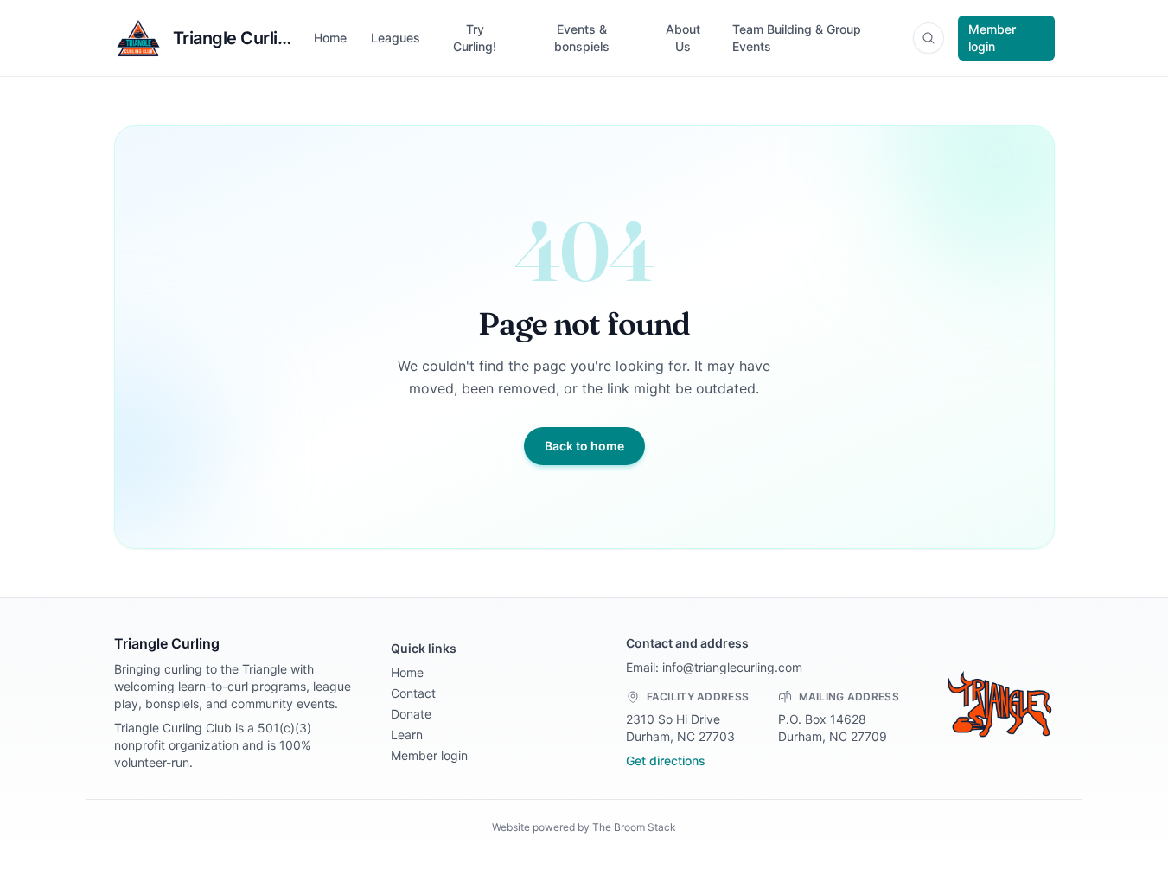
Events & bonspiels (582, 38)
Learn (407, 734)
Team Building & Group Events (796, 38)
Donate (411, 713)
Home (330, 37)
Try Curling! (474, 38)
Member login (992, 38)
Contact (413, 693)
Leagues (395, 37)
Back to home (584, 445)
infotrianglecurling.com (732, 667)
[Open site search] (928, 38)
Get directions (665, 760)
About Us (683, 38)
